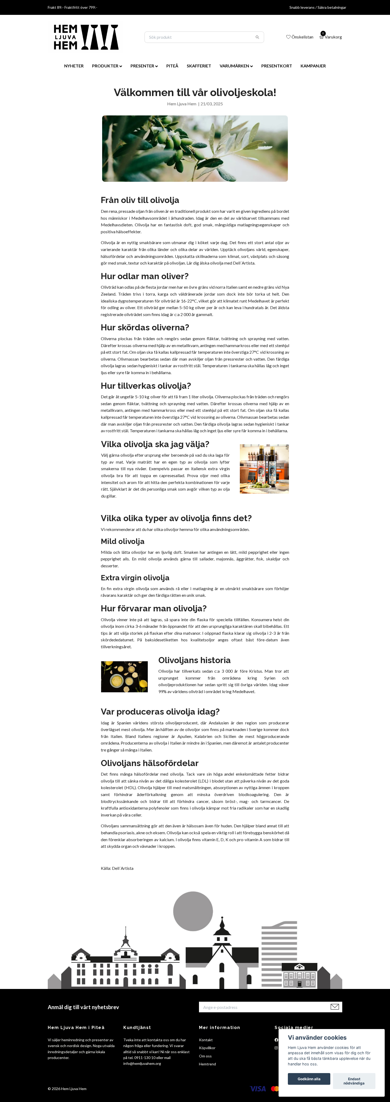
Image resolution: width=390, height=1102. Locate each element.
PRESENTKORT (276, 65)
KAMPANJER (313, 65)
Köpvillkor (207, 1047)
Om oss (205, 1056)
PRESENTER (142, 65)
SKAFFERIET (199, 65)
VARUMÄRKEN (234, 65)
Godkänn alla (309, 1079)
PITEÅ (172, 65)
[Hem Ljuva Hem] (85, 37)
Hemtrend (207, 1064)
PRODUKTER (105, 65)
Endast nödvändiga (354, 1081)
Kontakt (206, 1040)
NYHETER (74, 65)
